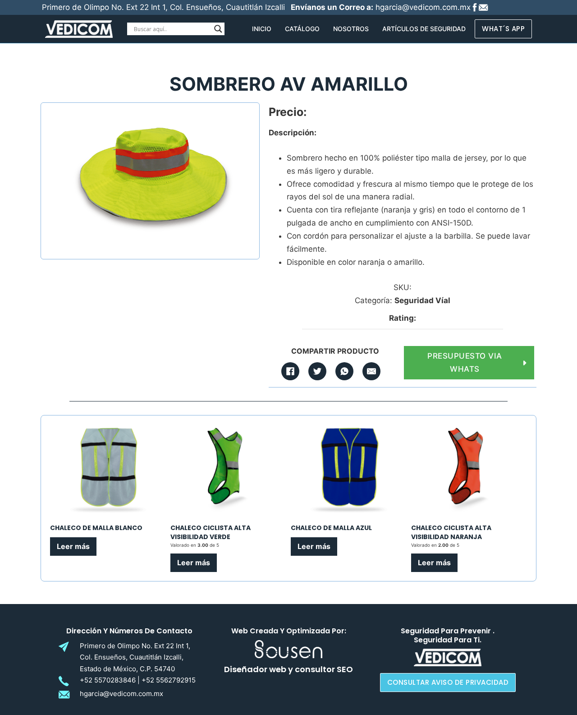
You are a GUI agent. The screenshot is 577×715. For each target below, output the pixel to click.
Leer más (73, 546)
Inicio (261, 28)
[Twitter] (317, 371)
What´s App (503, 28)
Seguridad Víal (422, 300)
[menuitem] (261, 28)
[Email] (371, 371)
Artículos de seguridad (424, 28)
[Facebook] (290, 371)
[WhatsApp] (344, 371)
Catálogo (302, 28)
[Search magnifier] (218, 29)
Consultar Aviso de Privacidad (448, 682)
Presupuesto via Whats (464, 362)
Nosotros (351, 28)
